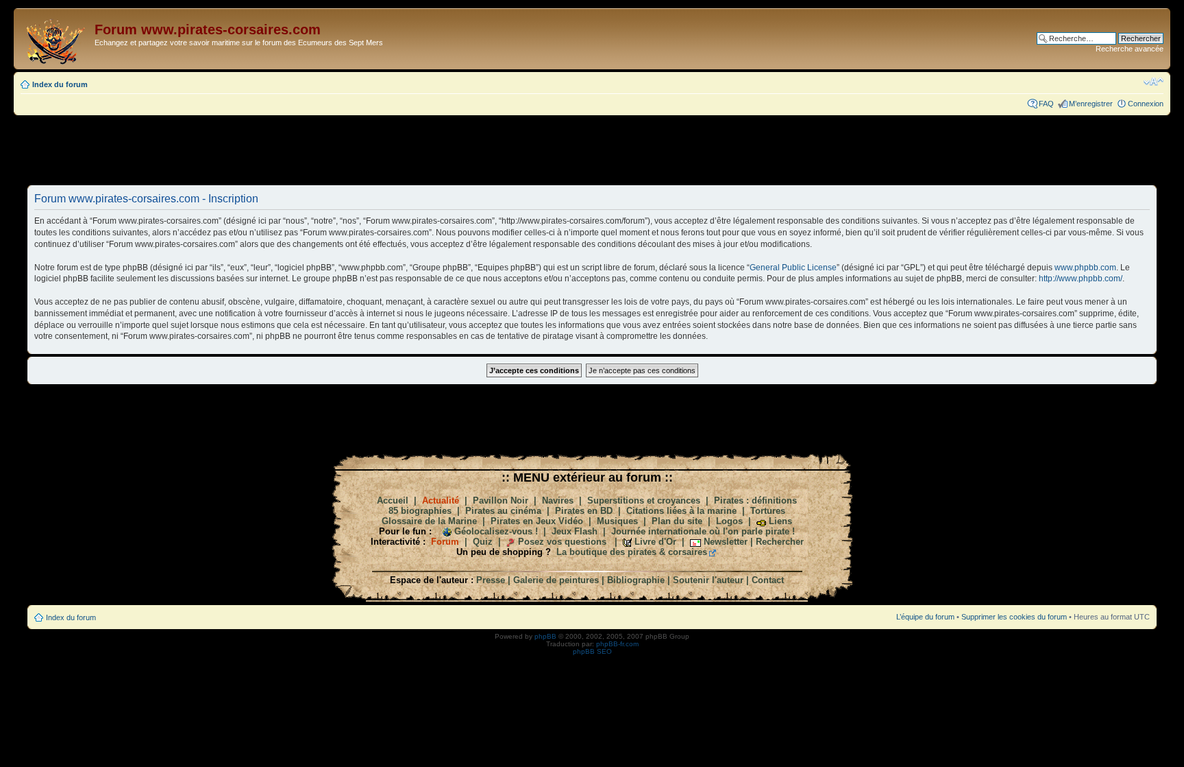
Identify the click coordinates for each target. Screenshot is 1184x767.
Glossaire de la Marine (429, 521)
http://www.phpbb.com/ (1080, 278)
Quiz (483, 541)
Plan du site (677, 521)
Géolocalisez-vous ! (496, 531)
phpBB (545, 636)
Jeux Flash (574, 531)
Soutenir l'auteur (708, 580)
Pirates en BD (584, 511)
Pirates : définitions (755, 500)
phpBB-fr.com (617, 644)
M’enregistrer (1091, 103)
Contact (768, 580)
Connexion (1145, 103)
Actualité (440, 500)
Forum (445, 541)
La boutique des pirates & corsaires (631, 552)
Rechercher (780, 541)
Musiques (617, 521)
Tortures (767, 511)
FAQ (1046, 103)
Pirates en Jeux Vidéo (537, 521)
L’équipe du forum (925, 617)
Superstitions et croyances (643, 500)
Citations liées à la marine (681, 511)
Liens (780, 521)
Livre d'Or (655, 541)
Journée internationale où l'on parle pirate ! (703, 531)
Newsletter (726, 541)
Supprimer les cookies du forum (1014, 617)
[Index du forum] (56, 39)
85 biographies (420, 511)
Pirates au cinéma (503, 511)
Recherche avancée (1129, 49)
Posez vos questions (562, 541)
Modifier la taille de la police (1153, 81)
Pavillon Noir (500, 500)
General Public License (793, 267)
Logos (729, 521)
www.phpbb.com (1085, 267)
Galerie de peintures (556, 580)
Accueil (392, 500)
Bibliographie (636, 580)
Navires (558, 500)
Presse (490, 580)
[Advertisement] (592, 149)
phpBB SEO (592, 651)
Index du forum (60, 84)
